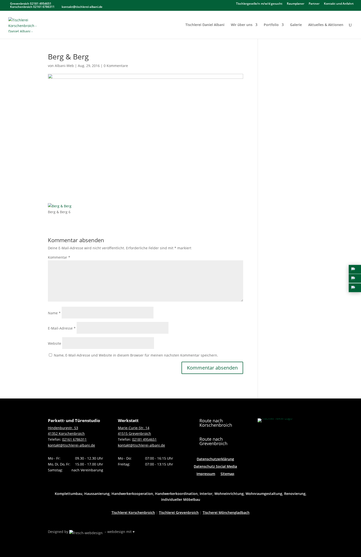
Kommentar (59, 257)
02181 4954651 (144, 439)
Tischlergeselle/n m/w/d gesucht (259, 4)
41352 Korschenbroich (66, 433)
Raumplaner (295, 4)
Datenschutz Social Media (215, 467)
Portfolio (271, 25)
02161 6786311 (74, 439)
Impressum (205, 474)
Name (54, 313)
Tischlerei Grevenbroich (179, 512)
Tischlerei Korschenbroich (133, 512)
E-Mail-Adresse (62, 328)
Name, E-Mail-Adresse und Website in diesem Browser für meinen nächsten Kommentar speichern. (136, 355)
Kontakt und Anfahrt (339, 4)
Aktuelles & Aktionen (325, 25)
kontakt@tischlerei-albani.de (71, 445)
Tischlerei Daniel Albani (204, 25)
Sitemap (227, 474)
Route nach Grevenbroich (213, 441)
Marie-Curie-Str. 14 (133, 427)
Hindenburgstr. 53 (63, 427)
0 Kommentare (116, 65)
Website (54, 343)
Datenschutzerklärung (215, 459)
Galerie (296, 25)
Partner (314, 4)
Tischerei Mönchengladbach (226, 512)
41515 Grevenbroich (134, 433)
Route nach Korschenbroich (215, 423)
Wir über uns (241, 25)
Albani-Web (64, 65)
